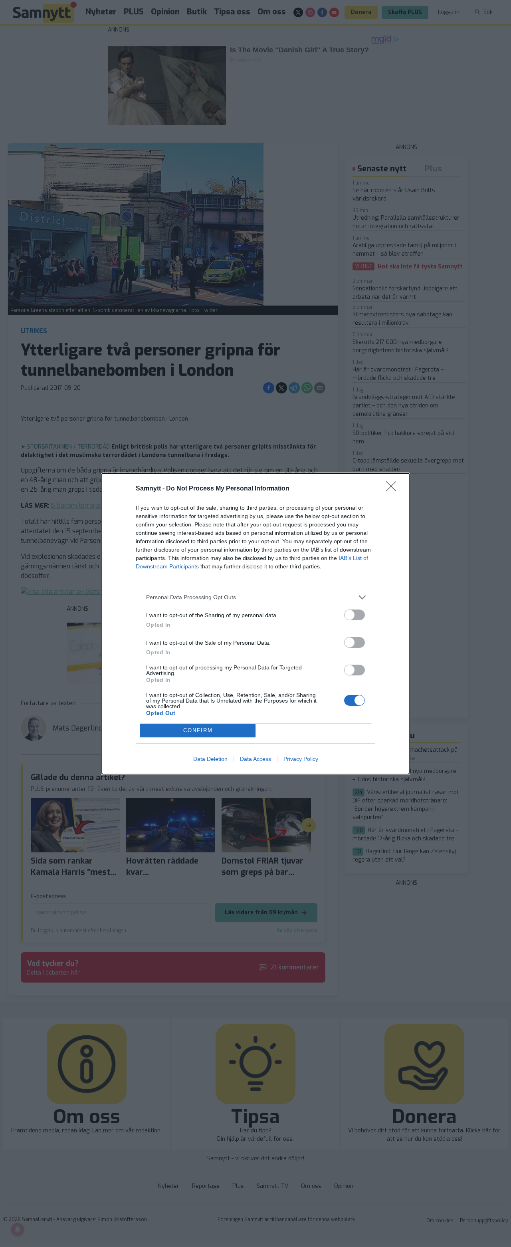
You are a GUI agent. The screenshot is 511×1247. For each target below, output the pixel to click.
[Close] (393, 488)
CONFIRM (198, 730)
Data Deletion (210, 759)
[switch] (354, 615)
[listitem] (255, 597)
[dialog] (255, 623)
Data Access (255, 759)
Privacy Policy (300, 759)
